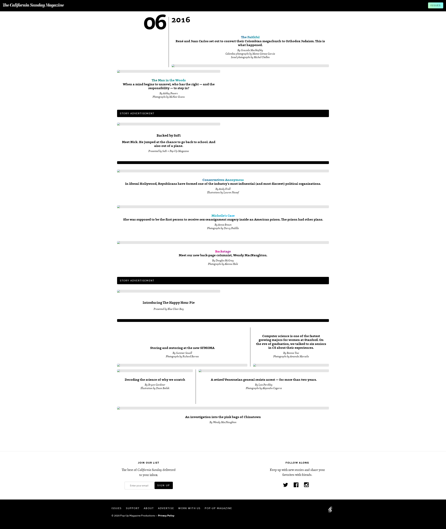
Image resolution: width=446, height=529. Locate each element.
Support (133, 508)
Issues (435, 5)
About (149, 508)
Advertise (166, 508)
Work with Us (189, 508)
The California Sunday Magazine (33, 5)
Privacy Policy (166, 515)
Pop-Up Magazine (218, 508)
